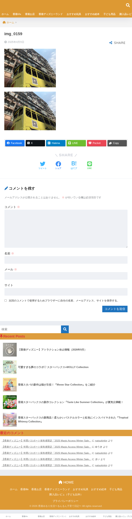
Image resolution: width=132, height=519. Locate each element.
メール (10, 269)
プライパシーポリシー (65, 501)
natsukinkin (101, 440)
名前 (9, 253)
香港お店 (30, 14)
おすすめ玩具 (74, 14)
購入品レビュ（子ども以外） (66, 494)
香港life (17, 14)
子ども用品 (109, 14)
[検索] (65, 329)
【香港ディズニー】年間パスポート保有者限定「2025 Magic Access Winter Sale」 (46, 440)
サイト (8, 285)
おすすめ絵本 (92, 14)
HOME (68, 482)
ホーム (5, 14)
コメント (12, 207)
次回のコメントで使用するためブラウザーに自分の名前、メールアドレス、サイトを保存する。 (64, 300)
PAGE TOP (125, 500)
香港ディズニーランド (51, 14)
